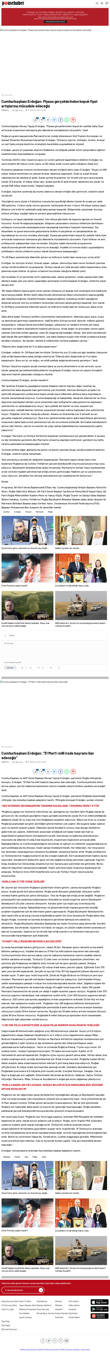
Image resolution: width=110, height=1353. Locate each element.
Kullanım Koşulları (73, 1349)
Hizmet (17, 1157)
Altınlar (58, 1301)
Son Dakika (24, 1313)
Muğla (50, 512)
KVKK (62, 1349)
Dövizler (59, 1305)
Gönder (10, 667)
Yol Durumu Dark (9, 1305)
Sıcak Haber (74, 1317)
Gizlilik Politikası (44, 1349)
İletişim (34, 1349)
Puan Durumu (43, 1309)
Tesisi (44, 1157)
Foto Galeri (74, 1301)
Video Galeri (74, 1305)
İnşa (26, 1157)
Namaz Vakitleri (44, 1305)
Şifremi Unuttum (9, 1329)
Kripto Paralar (61, 1313)
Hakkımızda (25, 1349)
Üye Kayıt (5, 1325)
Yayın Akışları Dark (27, 1305)
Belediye (6, 1157)
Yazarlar (72, 1309)
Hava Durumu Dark (10, 1301)
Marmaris (39, 512)
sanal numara (25, 1317)
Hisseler (59, 1309)
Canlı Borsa (42, 1301)
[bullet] (43, 667)
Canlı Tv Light (7, 1309)
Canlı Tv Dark (25, 1301)
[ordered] (39, 667)
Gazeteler (73, 1313)
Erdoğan (17, 512)
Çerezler (55, 1349)
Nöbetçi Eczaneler (27, 1309)
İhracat (28, 512)
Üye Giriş (5, 1321)
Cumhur (6, 512)
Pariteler (59, 1317)
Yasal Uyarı (85, 1349)
